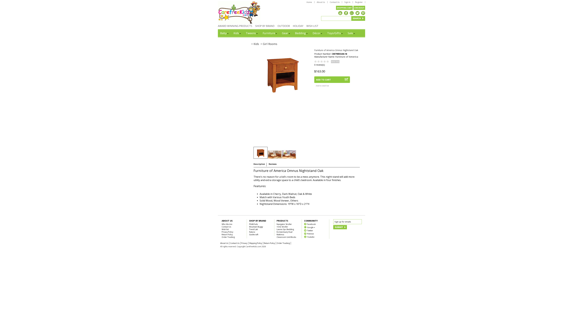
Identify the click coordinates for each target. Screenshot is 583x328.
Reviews (273, 164)
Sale (350, 33)
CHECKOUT (359, 8)
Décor (316, 33)
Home (309, 2)
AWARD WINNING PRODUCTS (235, 26)
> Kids (255, 44)
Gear (285, 33)
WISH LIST (312, 26)
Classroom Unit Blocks (286, 237)
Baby (223, 33)
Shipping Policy (255, 243)
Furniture (269, 33)
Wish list (225, 229)
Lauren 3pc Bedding (285, 229)
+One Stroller (282, 227)
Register (359, 2)
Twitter (310, 230)
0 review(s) (319, 64)
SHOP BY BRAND (264, 26)
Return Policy (227, 234)
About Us (321, 2)
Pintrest (310, 233)
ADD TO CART (323, 79)
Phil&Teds (253, 224)
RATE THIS (335, 62)
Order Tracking (228, 237)
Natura (252, 232)
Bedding (300, 33)
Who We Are (227, 224)
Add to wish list (322, 85)
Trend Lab (253, 229)
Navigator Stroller (284, 224)
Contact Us (335, 2)
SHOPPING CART (344, 8)
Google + (311, 227)
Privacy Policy (227, 232)
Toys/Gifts (334, 33)
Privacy (244, 243)
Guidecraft (253, 234)
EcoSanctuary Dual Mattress (284, 233)
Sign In (347, 2)
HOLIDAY (298, 26)
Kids (236, 33)
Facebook (311, 224)
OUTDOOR (284, 26)
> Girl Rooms (269, 44)
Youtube (310, 237)
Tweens (251, 33)
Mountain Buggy (256, 227)
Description (259, 164)
